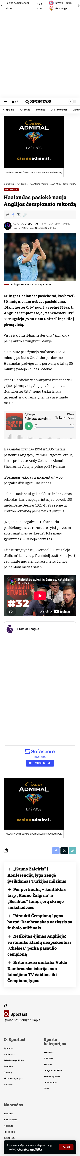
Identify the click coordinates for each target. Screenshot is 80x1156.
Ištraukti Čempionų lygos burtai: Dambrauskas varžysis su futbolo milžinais (39, 922)
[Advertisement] (40, 54)
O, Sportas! (38, 101)
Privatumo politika (30, 1149)
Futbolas (11, 190)
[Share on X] (18, 215)
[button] (66, 1147)
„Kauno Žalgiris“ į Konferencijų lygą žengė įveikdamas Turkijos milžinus (36, 875)
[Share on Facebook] (13, 215)
